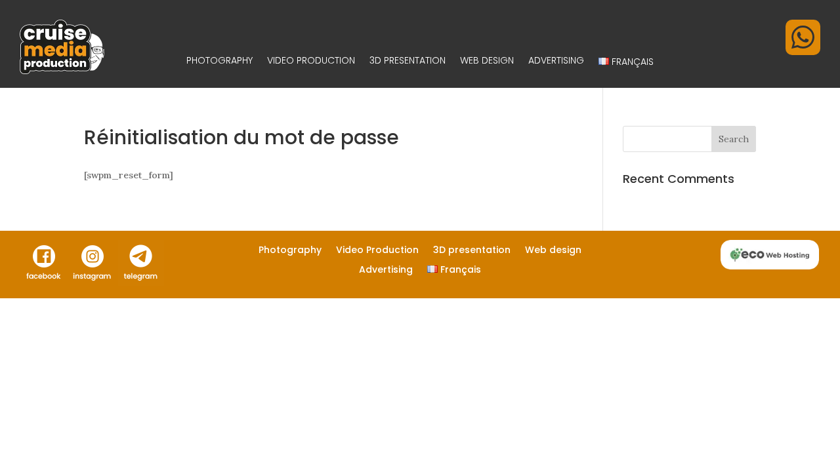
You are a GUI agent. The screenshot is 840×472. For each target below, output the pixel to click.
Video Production (311, 62)
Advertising (556, 62)
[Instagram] (93, 282)
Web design (487, 62)
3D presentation (407, 62)
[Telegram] (141, 282)
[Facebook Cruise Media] (44, 282)
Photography (219, 62)
